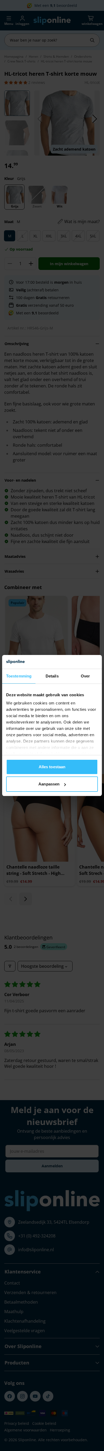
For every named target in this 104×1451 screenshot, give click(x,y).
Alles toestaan (52, 767)
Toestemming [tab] (18, 676)
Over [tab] (85, 676)
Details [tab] (52, 676)
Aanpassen (48, 784)
